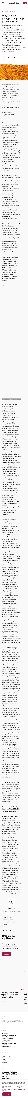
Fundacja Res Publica (7, 1038)
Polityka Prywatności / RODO (9, 1043)
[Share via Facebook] (6, 930)
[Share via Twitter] (3, 930)
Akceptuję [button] (7, 1094)
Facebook (4, 1062)
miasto (11, 917)
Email (3, 1057)
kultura (5, 917)
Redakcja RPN (11, 58)
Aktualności (5, 11)
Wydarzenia (5, 1033)
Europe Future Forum (7, 1041)
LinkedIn (4, 1061)
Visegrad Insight (6, 1040)
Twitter (3, 1059)
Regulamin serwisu (6, 1045)
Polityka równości (6, 1046)
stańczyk (5, 921)
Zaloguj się (25, 3)
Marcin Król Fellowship (8, 1036)
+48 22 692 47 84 (6, 1056)
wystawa (5, 924)
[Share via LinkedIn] (10, 930)
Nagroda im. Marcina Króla (9, 1035)
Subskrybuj (6, 954)
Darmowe (12, 11)
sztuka (12, 921)
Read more (11, 51)
